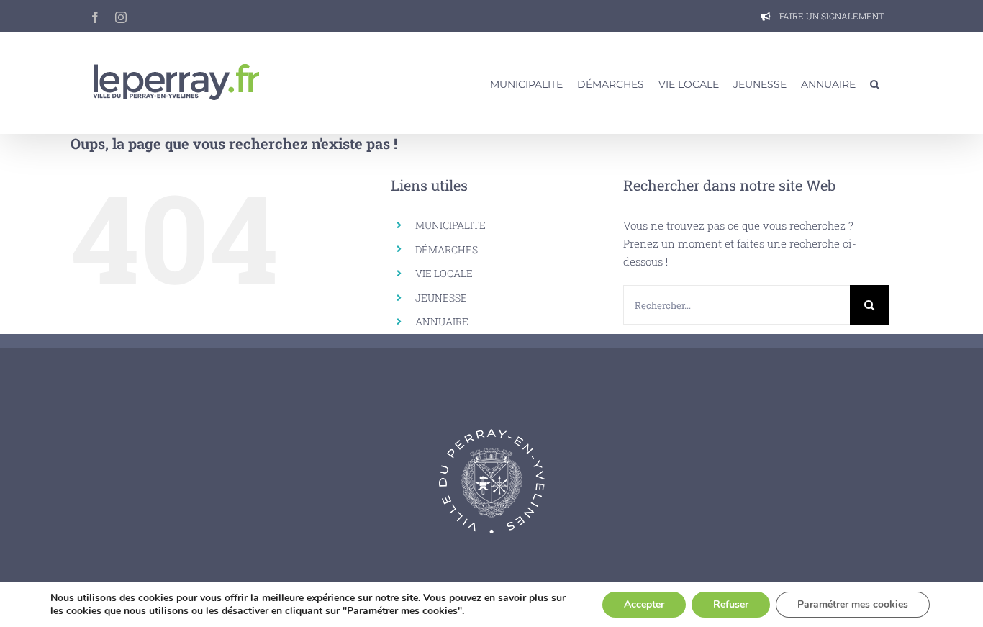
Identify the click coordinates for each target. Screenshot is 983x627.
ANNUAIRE (441, 321)
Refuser (730, 604)
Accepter (644, 604)
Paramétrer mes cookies (852, 604)
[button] (874, 83)
